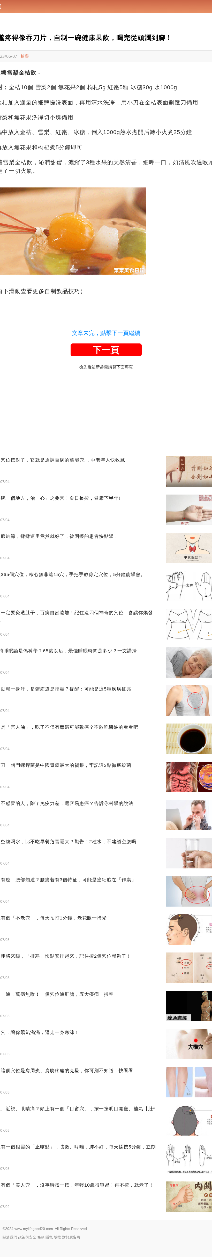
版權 (57, 1237)
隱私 (49, 1237)
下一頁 (106, 350)
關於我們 (10, 1237)
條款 (40, 1237)
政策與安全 (27, 1237)
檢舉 (25, 56)
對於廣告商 (71, 1237)
